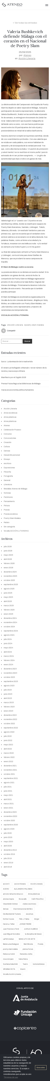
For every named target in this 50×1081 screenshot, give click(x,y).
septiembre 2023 (11, 681)
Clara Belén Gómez (10, 904)
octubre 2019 (9, 854)
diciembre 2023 (10, 669)
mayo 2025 (8, 597)
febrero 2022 (9, 757)
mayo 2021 (8, 795)
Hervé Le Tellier (9, 924)
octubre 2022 (9, 724)
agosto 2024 (9, 635)
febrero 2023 (9, 707)
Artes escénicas (10, 413)
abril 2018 (8, 867)
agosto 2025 (9, 589)
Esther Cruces (8, 919)
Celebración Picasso (12, 430)
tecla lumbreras (39, 964)
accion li (6, 884)
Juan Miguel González (11, 934)
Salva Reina (23, 959)
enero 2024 (8, 665)
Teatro (25, 964)
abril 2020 (8, 846)
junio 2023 (8, 694)
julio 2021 (8, 787)
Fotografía (8, 476)
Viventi (22, 969)
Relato (6, 522)
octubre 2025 (9, 580)
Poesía (7, 510)
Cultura (7, 447)
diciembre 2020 (10, 812)
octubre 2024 (9, 627)
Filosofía (7, 472)
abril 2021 (8, 799)
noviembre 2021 (10, 770)
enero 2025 (8, 614)
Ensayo (7, 459)
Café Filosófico (38, 899)
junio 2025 (8, 593)
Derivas (7, 451)
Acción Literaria (26, 58)
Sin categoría (9, 527)
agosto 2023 (9, 686)
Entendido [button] (41, 1067)
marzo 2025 (9, 606)
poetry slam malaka (34, 325)
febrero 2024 (9, 660)
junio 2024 (8, 643)
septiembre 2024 (11, 631)
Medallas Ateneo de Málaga (15, 489)
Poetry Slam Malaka (12, 518)
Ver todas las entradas (26, 23)
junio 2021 (8, 791)
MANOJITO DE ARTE (27, 939)
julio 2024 (8, 639)
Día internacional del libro (23, 909)
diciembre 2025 (10, 572)
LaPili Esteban (8, 939)
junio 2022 (8, 740)
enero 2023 (8, 711)
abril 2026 (8, 559)
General (7, 480)
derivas (5, 909)
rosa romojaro (8, 959)
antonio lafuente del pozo (13, 894)
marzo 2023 (9, 702)
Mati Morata (28, 944)
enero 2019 (8, 863)
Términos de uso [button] (11, 1077)
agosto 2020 (9, 829)
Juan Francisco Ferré (11, 929)
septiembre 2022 (11, 728)
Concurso (8, 434)
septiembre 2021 (11, 778)
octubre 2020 (9, 820)
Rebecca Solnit (9, 954)
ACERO (6, 889)
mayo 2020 (8, 842)
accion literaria (20, 884)
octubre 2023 (9, 677)
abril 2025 (8, 601)
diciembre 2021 (10, 766)
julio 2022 (8, 736)
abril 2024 (8, 652)
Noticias (7, 493)
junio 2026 (8, 551)
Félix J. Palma (24, 919)
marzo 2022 (9, 753)
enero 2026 (8, 568)
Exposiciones (9, 468)
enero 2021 (8, 808)
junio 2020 (8, 837)
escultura (29, 914)
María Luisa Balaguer (11, 944)
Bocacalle (23, 899)
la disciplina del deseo (33, 934)
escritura (7, 463)
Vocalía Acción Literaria (12, 974)
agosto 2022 (9, 732)
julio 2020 (8, 833)
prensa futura (28, 949)
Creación (7, 442)
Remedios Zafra (26, 954)
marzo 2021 (9, 804)
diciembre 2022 (10, 715)
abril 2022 (8, 749)
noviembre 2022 (10, 719)
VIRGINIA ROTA (9, 969)
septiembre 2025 (11, 584)
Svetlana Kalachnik (10, 964)
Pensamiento (9, 501)
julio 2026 (8, 547)
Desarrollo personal (12, 455)
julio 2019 (8, 858)
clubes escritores (29, 904)
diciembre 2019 (10, 850)
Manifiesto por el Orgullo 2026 (13, 377)
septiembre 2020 (11, 825)
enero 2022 (8, 761)
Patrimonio (8, 497)
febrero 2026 (9, 563)
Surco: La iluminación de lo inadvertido (17, 362)
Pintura (7, 506)
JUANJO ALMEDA (31, 929)
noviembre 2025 (10, 576)
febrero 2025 (9, 610)
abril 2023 (8, 698)
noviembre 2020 (10, 816)
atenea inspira (8, 899)
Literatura (8, 484)
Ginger (36, 919)
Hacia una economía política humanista (17, 390)
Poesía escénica (11, 514)
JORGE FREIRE (25, 924)
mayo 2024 (8, 648)
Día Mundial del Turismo (12, 914)
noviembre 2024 (10, 622)
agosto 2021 (9, 783)
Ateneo (27, 55)
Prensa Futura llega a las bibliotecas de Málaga (20, 384)
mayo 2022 (8, 745)
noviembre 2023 (10, 673)
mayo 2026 (8, 555)
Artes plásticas (10, 417)
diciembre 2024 (10, 618)
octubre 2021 (9, 774)
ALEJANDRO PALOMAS (23, 889)
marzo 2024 (9, 656)
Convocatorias (10, 438)
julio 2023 (8, 690)
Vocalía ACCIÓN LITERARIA (16, 531)
